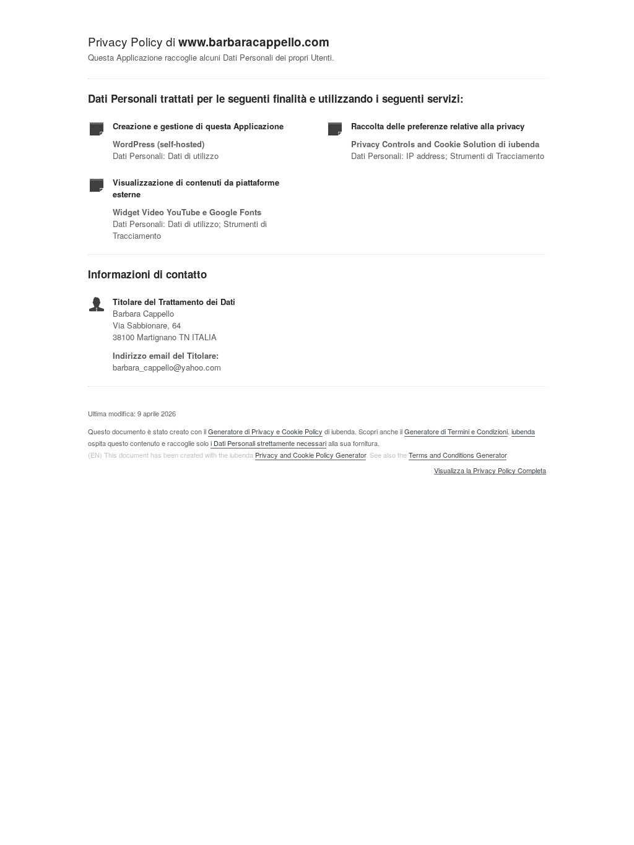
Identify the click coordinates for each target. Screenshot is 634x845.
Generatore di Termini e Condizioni (456, 431)
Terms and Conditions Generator (457, 455)
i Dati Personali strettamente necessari (268, 443)
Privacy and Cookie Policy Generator (310, 455)
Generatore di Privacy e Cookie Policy (265, 431)
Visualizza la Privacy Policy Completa (490, 470)
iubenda (523, 431)
